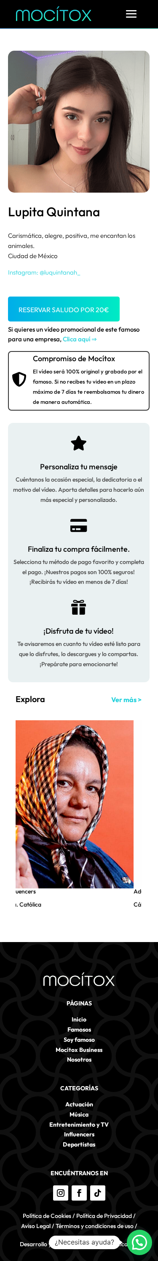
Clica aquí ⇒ (80, 339)
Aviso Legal (36, 1226)
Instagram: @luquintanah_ (44, 272)
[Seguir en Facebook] (79, 1193)
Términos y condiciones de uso (95, 1226)
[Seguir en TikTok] (97, 1193)
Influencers (21, 891)
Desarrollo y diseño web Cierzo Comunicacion (79, 1244)
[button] (139, 1242)
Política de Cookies (47, 1216)
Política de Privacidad (104, 1216)
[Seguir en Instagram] (60, 1193)
